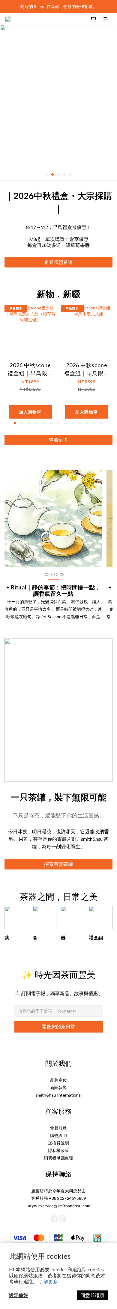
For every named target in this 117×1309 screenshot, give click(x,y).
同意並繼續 (92, 1295)
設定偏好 (18, 1295)
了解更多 (48, 1281)
